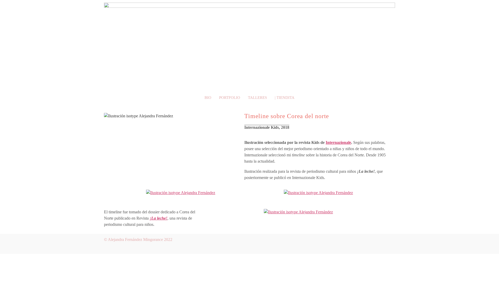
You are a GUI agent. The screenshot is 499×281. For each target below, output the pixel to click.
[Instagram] (388, 243)
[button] (106, 192)
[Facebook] (373, 243)
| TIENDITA (284, 97)
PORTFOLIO (229, 97)
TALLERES (257, 97)
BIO (208, 97)
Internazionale (338, 142)
